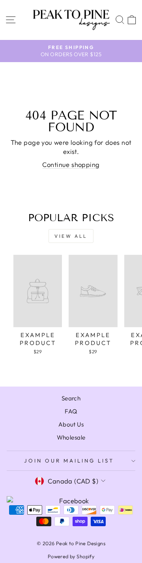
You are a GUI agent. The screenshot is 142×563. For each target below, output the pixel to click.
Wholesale (71, 437)
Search (71, 398)
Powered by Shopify (71, 556)
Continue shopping (70, 164)
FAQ (71, 411)
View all (71, 236)
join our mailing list (69, 460)
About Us (71, 424)
